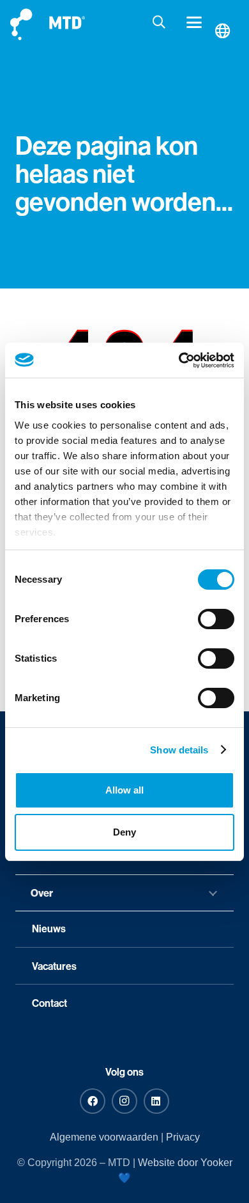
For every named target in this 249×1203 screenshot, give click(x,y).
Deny (124, 832)
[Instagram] (124, 1101)
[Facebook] (92, 1101)
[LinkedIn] (156, 1101)
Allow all (124, 790)
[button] (160, 22)
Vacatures (54, 966)
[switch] (216, 619)
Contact (49, 1003)
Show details (179, 749)
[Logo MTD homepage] (47, 22)
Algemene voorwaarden (104, 1137)
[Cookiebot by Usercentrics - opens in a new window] (179, 360)
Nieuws (49, 928)
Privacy (183, 1137)
